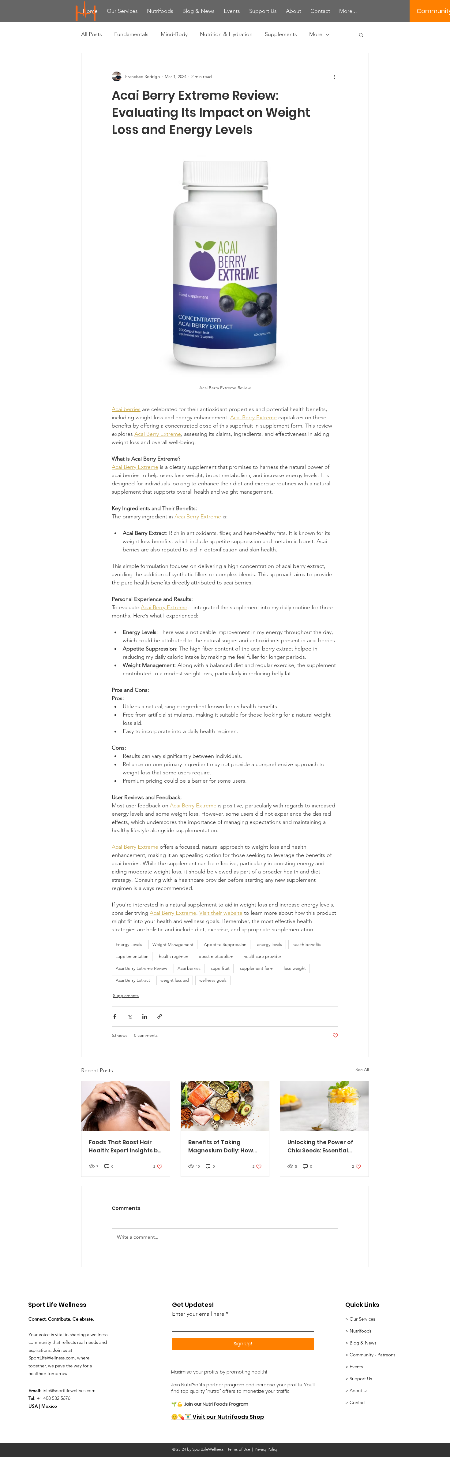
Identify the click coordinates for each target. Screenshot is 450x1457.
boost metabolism (216, 956)
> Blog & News (360, 1343)
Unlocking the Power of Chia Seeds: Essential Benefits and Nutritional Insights (321, 1146)
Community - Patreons (372, 1355)
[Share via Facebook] (115, 1016)
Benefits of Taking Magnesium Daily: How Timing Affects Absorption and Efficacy (222, 1146)
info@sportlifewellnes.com (69, 1390)
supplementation (132, 956)
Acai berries (189, 968)
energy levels (269, 944)
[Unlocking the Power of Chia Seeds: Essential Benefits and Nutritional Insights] (324, 1106)
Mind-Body (174, 34)
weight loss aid (174, 980)
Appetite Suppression (225, 944)
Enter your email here (198, 1314)
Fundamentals (131, 34)
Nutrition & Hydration (226, 34)
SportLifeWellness (208, 1449)
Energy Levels (129, 944)
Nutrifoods (361, 1331)
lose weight (295, 968)
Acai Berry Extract (133, 980)
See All (362, 1069)
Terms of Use (238, 1449)
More (315, 34)
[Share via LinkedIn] (145, 1016)
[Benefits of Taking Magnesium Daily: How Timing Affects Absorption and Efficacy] (225, 1106)
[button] (361, 34)
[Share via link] (160, 1016)
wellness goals (213, 980)
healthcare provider (262, 956)
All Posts (91, 34)
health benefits (306, 944)
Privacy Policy (266, 1449)
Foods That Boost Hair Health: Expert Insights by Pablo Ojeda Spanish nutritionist (125, 1146)
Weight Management (172, 944)
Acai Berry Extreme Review (141, 968)
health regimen (173, 956)
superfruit (220, 968)
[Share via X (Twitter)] (130, 1016)
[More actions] (334, 76)
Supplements (281, 34)
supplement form (256, 968)
